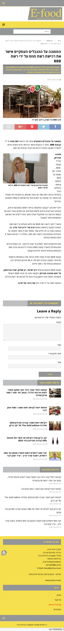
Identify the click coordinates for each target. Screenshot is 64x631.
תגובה (58, 322)
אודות (59, 595)
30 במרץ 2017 (53, 79)
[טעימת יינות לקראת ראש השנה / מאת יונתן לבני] (55, 410)
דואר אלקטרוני (55, 353)
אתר (59, 362)
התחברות (57, 609)
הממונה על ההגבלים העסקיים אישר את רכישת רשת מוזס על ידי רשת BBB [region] (33, 42)
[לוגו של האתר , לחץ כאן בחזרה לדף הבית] (32, 19)
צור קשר (58, 599)
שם (59, 344)
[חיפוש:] (32, 31)
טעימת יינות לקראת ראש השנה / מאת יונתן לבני (27, 409)
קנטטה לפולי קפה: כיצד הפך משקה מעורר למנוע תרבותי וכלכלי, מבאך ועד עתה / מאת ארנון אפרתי (26, 392)
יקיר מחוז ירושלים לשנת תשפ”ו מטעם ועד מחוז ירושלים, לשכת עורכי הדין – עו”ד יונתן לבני (25, 454)
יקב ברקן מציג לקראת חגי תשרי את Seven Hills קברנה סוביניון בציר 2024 (27, 439)
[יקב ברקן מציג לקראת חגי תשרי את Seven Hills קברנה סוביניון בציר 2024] (55, 441)
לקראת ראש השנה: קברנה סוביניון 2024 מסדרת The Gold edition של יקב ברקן (28, 424)
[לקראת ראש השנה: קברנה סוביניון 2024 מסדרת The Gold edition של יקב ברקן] (55, 425)
